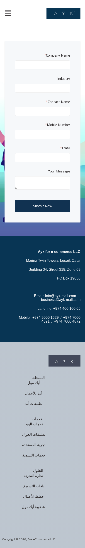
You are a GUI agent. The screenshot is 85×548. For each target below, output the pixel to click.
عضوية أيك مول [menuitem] (33, 507)
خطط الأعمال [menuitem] (33, 496)
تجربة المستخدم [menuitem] (33, 445)
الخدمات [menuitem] (38, 419)
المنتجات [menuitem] (38, 378)
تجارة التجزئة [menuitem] (33, 476)
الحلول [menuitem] (38, 470)
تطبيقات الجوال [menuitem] (33, 434)
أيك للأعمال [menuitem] (33, 393)
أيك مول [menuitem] (33, 383)
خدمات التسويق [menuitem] (33, 455)
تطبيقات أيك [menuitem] (33, 403)
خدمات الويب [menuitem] (34, 424)
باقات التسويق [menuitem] (33, 486)
